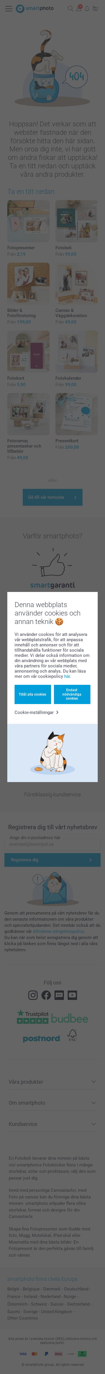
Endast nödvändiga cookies (71, 694)
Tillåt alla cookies (32, 694)
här (67, 676)
